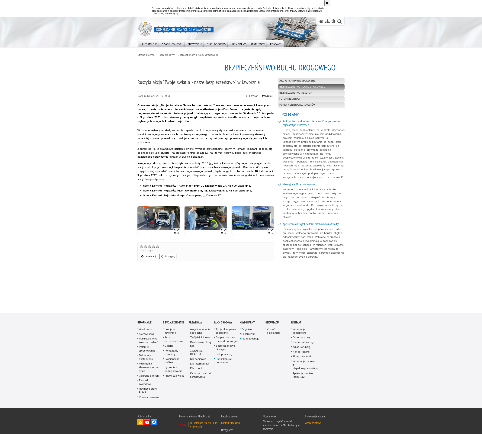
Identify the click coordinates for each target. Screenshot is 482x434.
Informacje (144, 323)
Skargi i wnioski (302, 356)
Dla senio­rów (198, 359)
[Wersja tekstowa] (334, 21)
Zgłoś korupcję (301, 347)
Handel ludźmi (301, 351)
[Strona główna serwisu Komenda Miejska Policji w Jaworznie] (321, 21)
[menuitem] (149, 43)
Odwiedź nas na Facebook (154, 423)
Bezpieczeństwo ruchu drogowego (198, 54)
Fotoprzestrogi (289, 99)
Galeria (169, 346)
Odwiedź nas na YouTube (147, 423)
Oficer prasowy (301, 337)
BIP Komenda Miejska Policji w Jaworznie (204, 425)
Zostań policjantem (274, 331)
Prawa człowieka (149, 397)
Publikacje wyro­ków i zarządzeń (148, 340)
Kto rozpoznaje (250, 338)
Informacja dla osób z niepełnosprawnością (305, 365)
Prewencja (195, 323)
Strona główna (146, 54)
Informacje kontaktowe (299, 331)
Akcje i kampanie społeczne (297, 80)
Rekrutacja (272, 323)
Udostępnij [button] (150, 256)
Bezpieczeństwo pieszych (295, 93)
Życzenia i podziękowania (173, 369)
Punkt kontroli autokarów (297, 105)
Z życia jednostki (173, 323)
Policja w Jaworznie (171, 331)
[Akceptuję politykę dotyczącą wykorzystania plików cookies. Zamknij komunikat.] (327, 3)
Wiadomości (146, 329)
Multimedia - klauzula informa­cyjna (149, 367)
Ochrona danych (149, 375)
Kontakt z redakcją (230, 423)
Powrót (253, 95)
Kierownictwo (147, 334)
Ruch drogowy (166, 54)
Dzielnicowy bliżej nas (200, 344)
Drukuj (269, 95)
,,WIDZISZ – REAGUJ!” (197, 352)
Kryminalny (247, 323)
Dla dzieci (196, 368)
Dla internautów (199, 363)
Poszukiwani (248, 334)
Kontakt (296, 323)
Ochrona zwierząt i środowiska (200, 375)
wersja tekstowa (313, 423)
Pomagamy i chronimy (172, 352)
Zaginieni (246, 329)
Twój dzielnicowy (200, 337)
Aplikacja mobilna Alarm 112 (303, 375)
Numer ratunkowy (303, 342)
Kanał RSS (140, 423)
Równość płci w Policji (148, 390)
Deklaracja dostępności (146, 357)
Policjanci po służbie (172, 361)
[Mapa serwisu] (327, 21)
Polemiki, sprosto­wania (147, 349)
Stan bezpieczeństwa (174, 339)
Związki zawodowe (145, 382)
